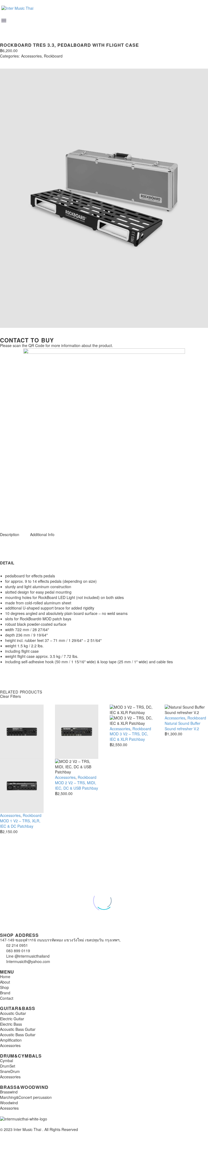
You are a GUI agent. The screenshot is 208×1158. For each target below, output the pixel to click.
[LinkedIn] (35, 61)
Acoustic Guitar (13, 1013)
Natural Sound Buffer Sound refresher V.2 (182, 726)
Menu (3, 20)
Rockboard (53, 56)
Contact (6, 998)
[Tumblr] (26, 61)
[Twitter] (10, 61)
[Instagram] (7, 516)
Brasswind (9, 1092)
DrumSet (7, 1066)
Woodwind (9, 1102)
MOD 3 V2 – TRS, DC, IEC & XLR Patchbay (129, 736)
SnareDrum (10, 1071)
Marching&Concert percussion (26, 1097)
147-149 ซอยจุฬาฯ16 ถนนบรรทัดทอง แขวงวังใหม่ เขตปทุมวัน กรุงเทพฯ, (60, 939)
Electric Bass (11, 1024)
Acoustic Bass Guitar (17, 1029)
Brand (5, 992)
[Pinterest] (18, 61)
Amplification (11, 1040)
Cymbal (6, 1060)
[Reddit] (43, 61)
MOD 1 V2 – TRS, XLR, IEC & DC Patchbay (20, 823)
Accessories (31, 56)
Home (5, 976)
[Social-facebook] (21, 516)
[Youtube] (36, 516)
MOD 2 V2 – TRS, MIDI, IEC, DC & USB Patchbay (76, 785)
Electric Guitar (12, 1018)
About (5, 982)
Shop (4, 987)
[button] (4, 28)
